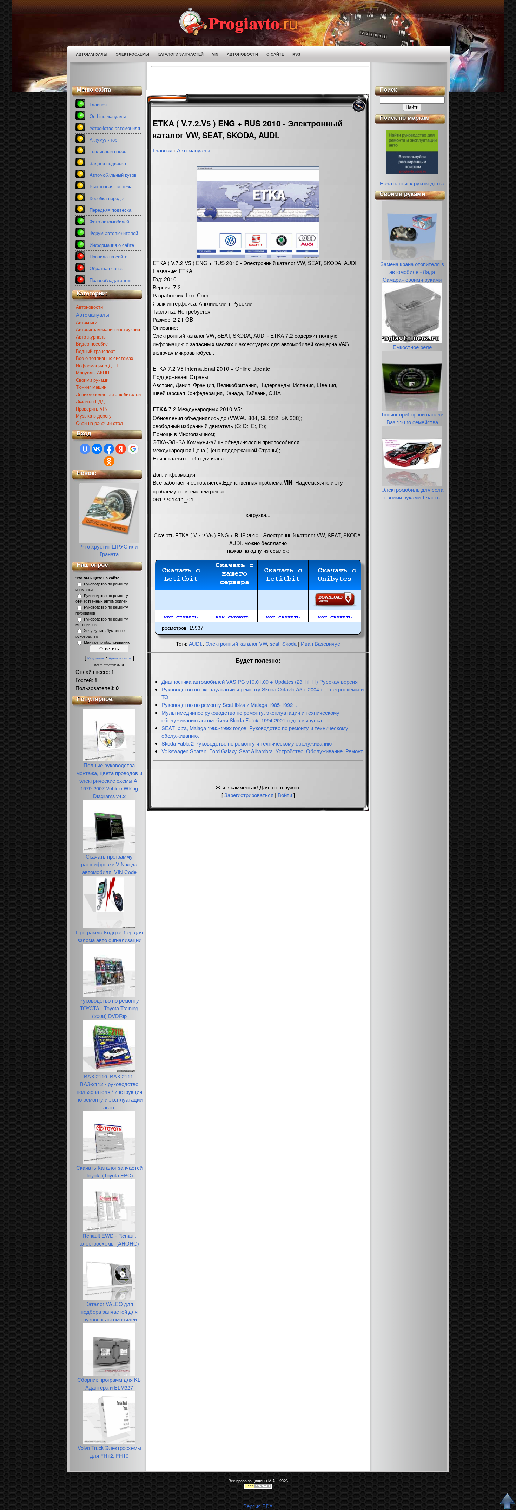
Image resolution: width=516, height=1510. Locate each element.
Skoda (289, 643)
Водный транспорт (95, 351)
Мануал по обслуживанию (107, 642)
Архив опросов (120, 658)
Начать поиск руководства (412, 183)
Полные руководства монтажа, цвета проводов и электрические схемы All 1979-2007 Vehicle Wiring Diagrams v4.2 (109, 780)
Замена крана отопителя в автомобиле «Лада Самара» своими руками (412, 271)
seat (274, 643)
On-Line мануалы (108, 116)
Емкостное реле (412, 346)
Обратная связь (106, 268)
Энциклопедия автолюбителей (108, 394)
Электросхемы (132, 54)
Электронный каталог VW (236, 643)
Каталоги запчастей (181, 54)
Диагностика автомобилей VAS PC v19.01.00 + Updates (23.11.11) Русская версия (259, 681)
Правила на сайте (108, 257)
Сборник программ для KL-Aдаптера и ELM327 (109, 1383)
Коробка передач (108, 198)
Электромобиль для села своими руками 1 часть (412, 493)
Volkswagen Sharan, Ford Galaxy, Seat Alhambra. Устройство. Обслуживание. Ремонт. (262, 751)
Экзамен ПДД (90, 401)
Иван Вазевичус (320, 643)
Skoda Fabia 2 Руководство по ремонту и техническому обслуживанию (246, 743)
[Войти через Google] (133, 448)
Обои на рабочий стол (99, 423)
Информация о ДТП (97, 365)
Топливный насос (108, 151)
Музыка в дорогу (94, 415)
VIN (215, 54)
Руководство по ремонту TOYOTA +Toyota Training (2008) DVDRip (109, 1008)
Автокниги (86, 322)
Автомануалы (91, 54)
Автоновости (242, 54)
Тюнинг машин (91, 386)
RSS (296, 54)
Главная (98, 104)
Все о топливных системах (104, 358)
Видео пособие (92, 343)
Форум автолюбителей (114, 233)
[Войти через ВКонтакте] (97, 449)
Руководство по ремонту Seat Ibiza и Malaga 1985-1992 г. (229, 704)
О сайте (275, 54)
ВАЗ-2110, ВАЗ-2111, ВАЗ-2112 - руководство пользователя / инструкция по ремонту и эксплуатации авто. (109, 1091)
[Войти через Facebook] (109, 449)
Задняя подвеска (108, 163)
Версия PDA (258, 1506)
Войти (285, 795)
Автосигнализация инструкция (108, 329)
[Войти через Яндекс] (120, 449)
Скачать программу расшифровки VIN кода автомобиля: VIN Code (109, 864)
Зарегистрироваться (248, 795)
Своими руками (92, 379)
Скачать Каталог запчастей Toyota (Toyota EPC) (109, 1171)
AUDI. (196, 643)
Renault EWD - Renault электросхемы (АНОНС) (109, 1239)
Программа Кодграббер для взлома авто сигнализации (109, 936)
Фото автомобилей (109, 221)
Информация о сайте (112, 245)
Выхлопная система (111, 186)
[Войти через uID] (85, 449)
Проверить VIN (91, 408)
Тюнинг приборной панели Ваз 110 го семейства (412, 418)
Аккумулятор (103, 140)
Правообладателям (110, 280)
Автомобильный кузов (113, 175)
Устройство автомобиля (115, 128)
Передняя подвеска (110, 210)
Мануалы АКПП (92, 372)
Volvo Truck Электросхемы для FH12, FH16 (109, 1451)
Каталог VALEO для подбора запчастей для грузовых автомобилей (109, 1311)
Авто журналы (91, 336)
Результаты (95, 658)
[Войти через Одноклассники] (109, 461)
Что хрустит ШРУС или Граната (109, 550)
